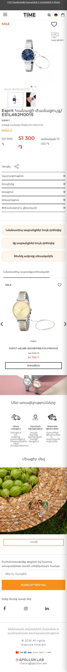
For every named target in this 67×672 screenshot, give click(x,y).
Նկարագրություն (13, 175)
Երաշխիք (8, 184)
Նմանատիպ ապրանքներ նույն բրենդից (33, 230)
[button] (31, 86)
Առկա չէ (7, 130)
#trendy (33, 542)
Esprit (6, 120)
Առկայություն (10, 199)
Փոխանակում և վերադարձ (19, 207)
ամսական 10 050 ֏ (50, 141)
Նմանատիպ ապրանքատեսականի (26, 271)
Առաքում (7, 191)
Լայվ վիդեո (57, 40)
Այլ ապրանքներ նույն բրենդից (33, 243)
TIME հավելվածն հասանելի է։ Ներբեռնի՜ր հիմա (33, 2)
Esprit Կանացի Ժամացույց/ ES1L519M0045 (33, 348)
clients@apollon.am (33, 663)
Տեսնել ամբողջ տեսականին (33, 256)
